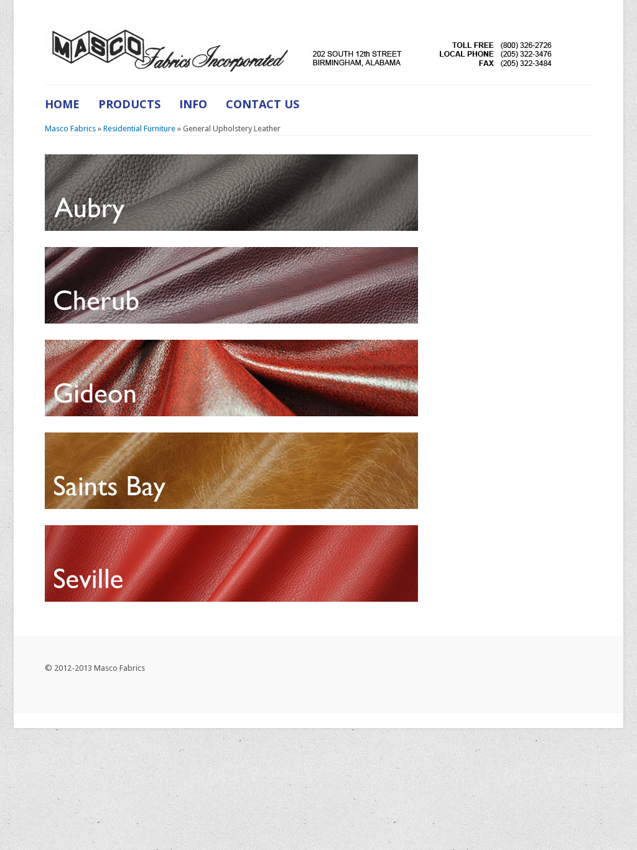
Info (193, 103)
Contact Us (262, 103)
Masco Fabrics (70, 128)
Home (62, 103)
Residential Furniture (139, 128)
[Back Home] (301, 48)
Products (129, 103)
